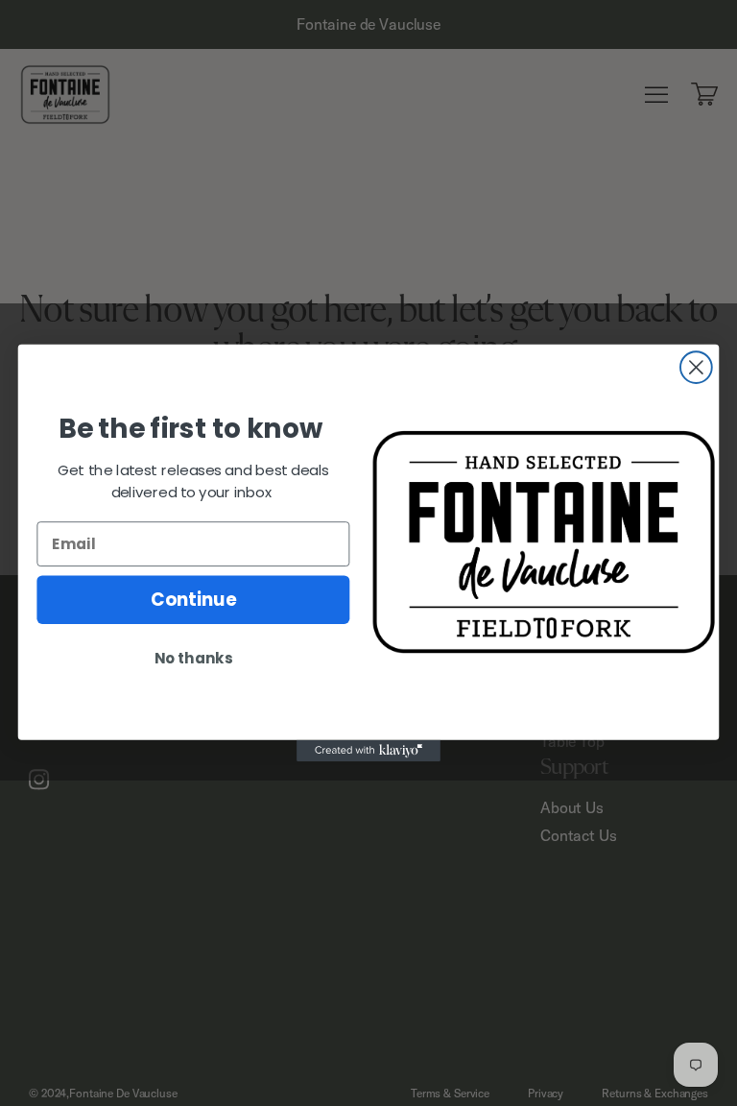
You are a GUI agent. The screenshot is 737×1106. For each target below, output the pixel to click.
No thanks (193, 658)
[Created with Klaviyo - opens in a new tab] (368, 750)
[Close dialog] (696, 367)
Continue (193, 600)
